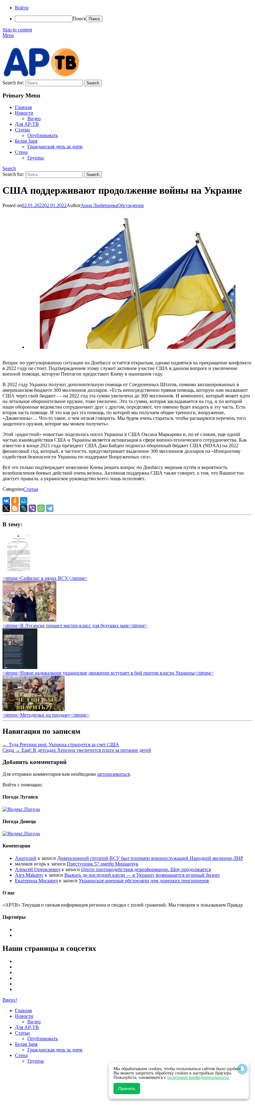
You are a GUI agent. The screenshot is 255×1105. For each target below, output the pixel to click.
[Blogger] (15, 508)
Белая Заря (26, 141)
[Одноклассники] (15, 501)
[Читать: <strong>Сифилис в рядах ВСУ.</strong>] (16, 572)
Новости (24, 113)
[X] (6, 508)
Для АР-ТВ (27, 124)
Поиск (79, 18)
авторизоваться (113, 774)
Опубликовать (42, 135)
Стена (21, 152)
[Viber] (32, 508)
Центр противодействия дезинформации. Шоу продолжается (146, 869)
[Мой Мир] (23, 501)
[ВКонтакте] (6, 501)
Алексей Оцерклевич (37, 869)
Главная (23, 107)
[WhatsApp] (41, 508)
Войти (22, 7)
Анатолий (25, 858)
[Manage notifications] (242, 1069)
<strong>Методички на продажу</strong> (45, 715)
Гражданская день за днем (54, 146)
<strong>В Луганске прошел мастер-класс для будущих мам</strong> (74, 625)
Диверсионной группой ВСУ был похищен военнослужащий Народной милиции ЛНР (150, 858)
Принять (126, 1088)
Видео (34, 118)
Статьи (22, 129)
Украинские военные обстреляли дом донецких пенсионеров (144, 880)
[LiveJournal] (23, 508)
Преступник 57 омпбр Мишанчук (102, 863)
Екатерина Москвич (36, 880)
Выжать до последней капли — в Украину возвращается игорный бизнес (142, 875)
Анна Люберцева (99, 205)
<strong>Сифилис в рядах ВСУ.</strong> (44, 578)
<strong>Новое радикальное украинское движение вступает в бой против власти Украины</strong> (108, 673)
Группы (35, 157)
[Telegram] (49, 508)
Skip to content (17, 29)
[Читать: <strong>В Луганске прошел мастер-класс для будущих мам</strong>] (29, 620)
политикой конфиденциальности (198, 1077)
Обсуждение (130, 205)
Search (9, 168)
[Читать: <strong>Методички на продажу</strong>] (33, 709)
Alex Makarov (29, 875)
